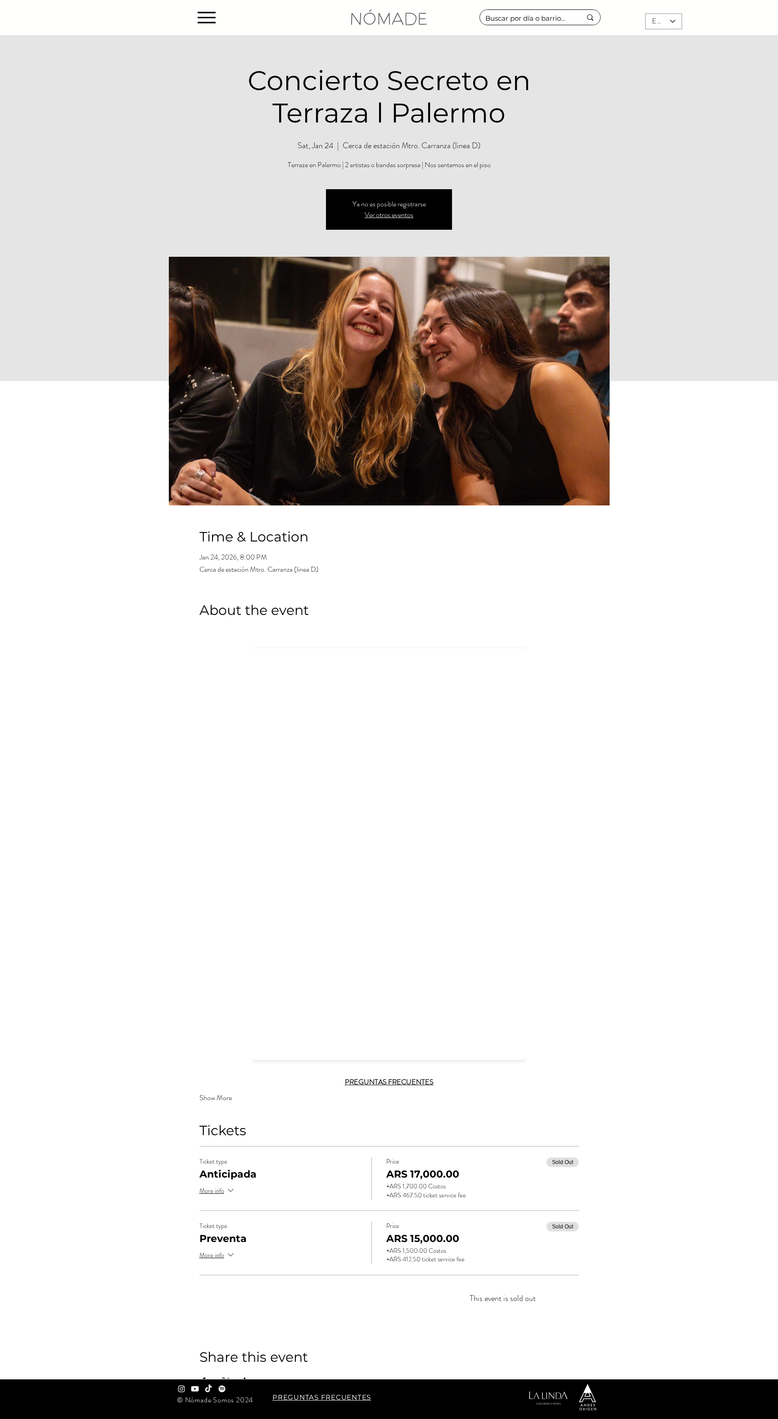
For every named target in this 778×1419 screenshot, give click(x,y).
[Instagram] (181, 1388)
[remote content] (389, 851)
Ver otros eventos (389, 214)
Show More (215, 1098)
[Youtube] (194, 1388)
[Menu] (206, 17)
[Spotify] (221, 1388)
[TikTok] (208, 1388)
